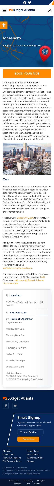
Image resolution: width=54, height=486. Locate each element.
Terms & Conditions (12, 457)
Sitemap (31, 461)
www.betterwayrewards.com (17, 268)
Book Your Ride (27, 74)
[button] (3, 25)
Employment (8, 454)
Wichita (37, 484)
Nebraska (18, 484)
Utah (28, 484)
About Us (7, 451)
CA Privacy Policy (35, 457)
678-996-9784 (18, 312)
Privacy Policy (33, 454)
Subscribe (28, 439)
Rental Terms (33, 451)
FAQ (42, 277)
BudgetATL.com (25, 217)
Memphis (41, 481)
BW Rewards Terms (12, 461)
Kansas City (28, 481)
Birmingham (14, 481)
